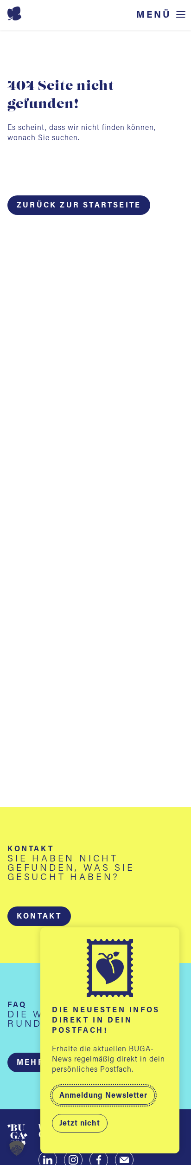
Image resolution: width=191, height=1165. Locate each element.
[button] (39, 916)
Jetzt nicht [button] (79, 1123)
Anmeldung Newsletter (103, 1096)
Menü (154, 15)
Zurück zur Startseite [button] (79, 205)
